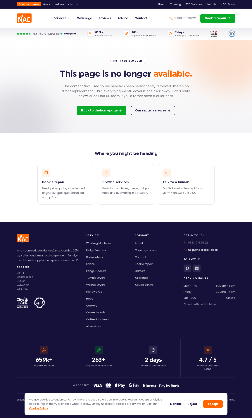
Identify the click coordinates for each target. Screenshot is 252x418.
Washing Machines (98, 243)
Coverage (84, 18)
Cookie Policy (38, 408)
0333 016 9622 (198, 242)
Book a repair (144, 264)
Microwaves (94, 291)
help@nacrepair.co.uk (203, 250)
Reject (192, 404)
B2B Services (193, 4)
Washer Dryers (95, 285)
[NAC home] (24, 18)
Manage (176, 404)
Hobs (89, 298)
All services (93, 326)
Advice (123, 18)
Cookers (91, 305)
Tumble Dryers (95, 278)
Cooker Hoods (95, 312)
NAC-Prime (228, 4)
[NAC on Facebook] (187, 268)
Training (175, 4)
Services (59, 18)
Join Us (211, 4)
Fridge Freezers (96, 250)
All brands (141, 278)
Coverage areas (146, 250)
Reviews (105, 18)
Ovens (90, 264)
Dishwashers (94, 257)
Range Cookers (96, 271)
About (161, 4)
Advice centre (144, 285)
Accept (213, 404)
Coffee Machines (97, 319)
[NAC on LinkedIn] (197, 268)
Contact (141, 18)
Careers (140, 271)
